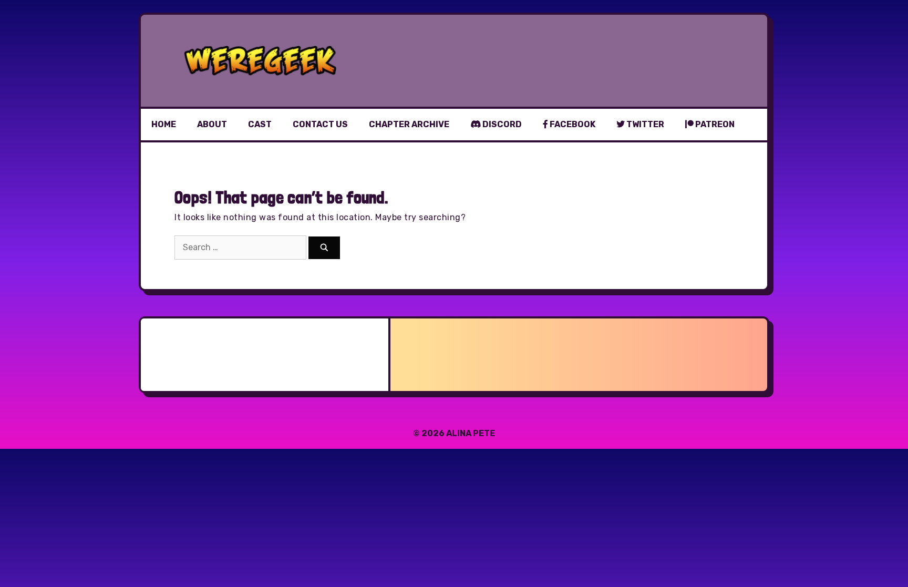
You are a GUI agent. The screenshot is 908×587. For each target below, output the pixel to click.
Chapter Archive (409, 124)
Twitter (644, 124)
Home (163, 124)
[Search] (324, 247)
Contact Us (320, 124)
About (212, 124)
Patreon (714, 124)
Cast (260, 124)
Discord (501, 124)
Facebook (571, 124)
